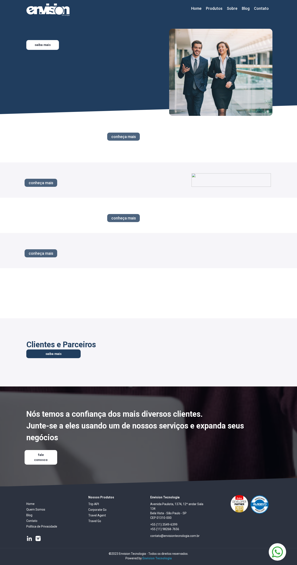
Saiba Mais (43, 45)
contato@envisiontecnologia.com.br (175, 536)
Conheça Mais (123, 136)
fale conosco (41, 457)
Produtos (214, 8)
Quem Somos (35, 509)
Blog (246, 8)
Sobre (232, 8)
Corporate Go (97, 509)
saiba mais (53, 354)
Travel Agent (97, 515)
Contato (261, 8)
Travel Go (94, 521)
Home (196, 8)
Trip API (93, 504)
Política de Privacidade (41, 526)
